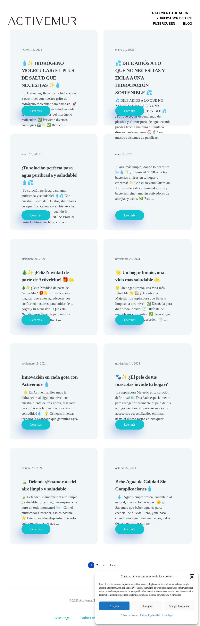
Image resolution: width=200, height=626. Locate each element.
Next (103, 565)
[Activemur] (42, 21)
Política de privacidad (150, 615)
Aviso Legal (167, 615)
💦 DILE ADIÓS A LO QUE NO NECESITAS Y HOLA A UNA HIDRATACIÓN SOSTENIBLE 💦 (140, 78)
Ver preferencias (179, 606)
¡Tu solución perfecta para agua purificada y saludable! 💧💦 (49, 175)
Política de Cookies (129, 615)
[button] (192, 576)
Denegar (147, 606)
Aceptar (114, 606)
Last (113, 565)
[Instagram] (95, 608)
